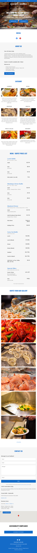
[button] (18, 442)
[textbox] (18, 459)
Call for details (9, 73)
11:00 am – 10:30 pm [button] (9, 503)
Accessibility (23, 21)
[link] (18, 4)
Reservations (13, 21)
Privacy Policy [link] (22, 484)
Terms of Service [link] (27, 484)
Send (18, 481)
